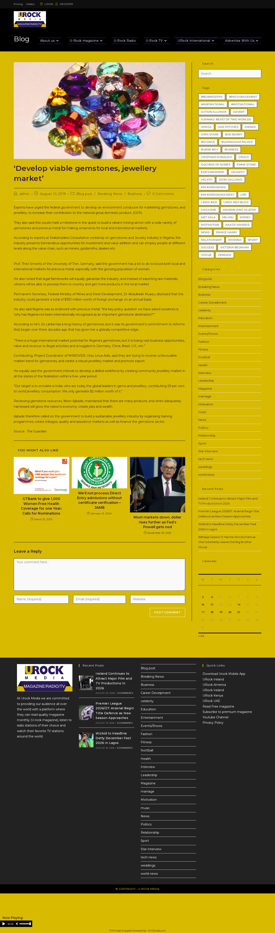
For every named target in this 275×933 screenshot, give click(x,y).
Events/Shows (208, 333)
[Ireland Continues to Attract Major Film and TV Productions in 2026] (86, 682)
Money (245, 217)
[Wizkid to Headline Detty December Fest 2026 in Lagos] (86, 740)
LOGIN (49, 4)
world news (206, 474)
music (202, 412)
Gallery (30, 4)
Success (207, 247)
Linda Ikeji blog (236, 202)
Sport (253, 239)
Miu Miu (228, 217)
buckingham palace (237, 141)
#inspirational (213, 104)
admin (25, 194)
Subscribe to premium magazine (227, 712)
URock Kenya (213, 695)
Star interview (208, 451)
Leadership (206, 380)
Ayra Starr (209, 134)
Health (203, 365)
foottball (204, 357)
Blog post (84, 194)
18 (211, 612)
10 (202, 604)
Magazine (208, 209)
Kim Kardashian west (217, 194)
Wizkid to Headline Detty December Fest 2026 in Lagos (113, 738)
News (202, 419)
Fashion (203, 341)
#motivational (242, 104)
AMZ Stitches (228, 126)
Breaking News (110, 194)
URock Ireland (213, 679)
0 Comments (163, 194)
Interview (204, 373)
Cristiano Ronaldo (216, 157)
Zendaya (224, 254)
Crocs (243, 157)
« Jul (201, 635)
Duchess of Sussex (215, 164)
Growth (237, 172)
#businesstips (211, 96)
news (205, 232)
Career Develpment (212, 302)
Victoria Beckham (234, 247)
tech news (205, 459)
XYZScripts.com (157, 930)
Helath (206, 179)
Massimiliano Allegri (239, 209)
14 (238, 604)
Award (250, 126)
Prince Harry (226, 232)
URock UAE (211, 701)
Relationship (211, 239)
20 (229, 612)
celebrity (204, 310)
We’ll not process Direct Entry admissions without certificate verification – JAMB (99, 500)
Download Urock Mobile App (224, 674)
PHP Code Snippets (120, 930)
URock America (214, 685)
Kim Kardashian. (213, 187)
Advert (238, 111)
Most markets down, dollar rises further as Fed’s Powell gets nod (157, 522)
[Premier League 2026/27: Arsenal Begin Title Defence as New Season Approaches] (86, 712)
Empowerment (212, 172)
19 (220, 612)
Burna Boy (209, 149)
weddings (205, 467)
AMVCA (206, 126)
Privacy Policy (213, 723)
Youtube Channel (215, 717)
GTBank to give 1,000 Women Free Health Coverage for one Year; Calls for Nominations (41, 506)
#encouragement (243, 96)
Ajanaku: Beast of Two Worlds (226, 119)
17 (202, 612)
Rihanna (234, 239)
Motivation (210, 224)
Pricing (18, 4)
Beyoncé (208, 141)
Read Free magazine (218, 706)
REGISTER (66, 4)
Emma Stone (246, 164)
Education (205, 318)
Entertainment (208, 326)
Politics (203, 427)
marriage (204, 396)
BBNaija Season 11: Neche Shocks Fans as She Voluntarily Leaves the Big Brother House (226, 542)
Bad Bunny (233, 134)
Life (243, 194)
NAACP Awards (237, 224)
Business (135, 194)
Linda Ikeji (209, 202)
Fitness (203, 349)
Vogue (206, 254)
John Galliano (230, 179)
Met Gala (208, 217)
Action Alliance (213, 111)
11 (211, 604)
